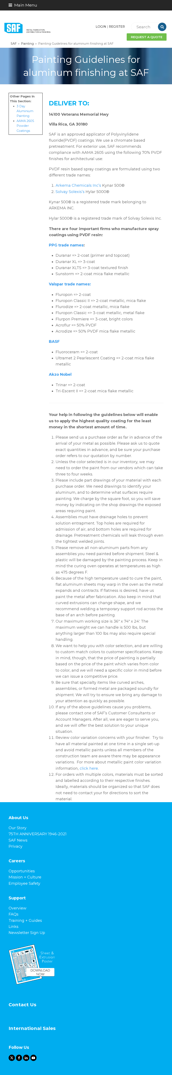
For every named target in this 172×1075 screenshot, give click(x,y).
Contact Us (22, 1005)
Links (13, 926)
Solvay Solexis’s (70, 191)
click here (89, 768)
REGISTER (117, 26)
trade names (70, 245)
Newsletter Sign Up (27, 932)
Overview (17, 908)
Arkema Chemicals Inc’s (78, 185)
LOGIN (101, 26)
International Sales (32, 1028)
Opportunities (22, 871)
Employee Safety (24, 883)
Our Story (17, 828)
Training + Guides (25, 920)
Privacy (15, 846)
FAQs (13, 914)
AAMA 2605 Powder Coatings (25, 126)
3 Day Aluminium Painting (25, 111)
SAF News (18, 840)
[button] (23, 5)
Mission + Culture (25, 877)
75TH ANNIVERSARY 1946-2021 (37, 834)
